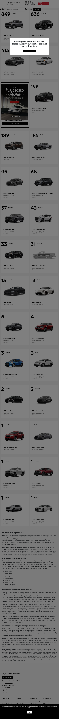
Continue (29, 51)
